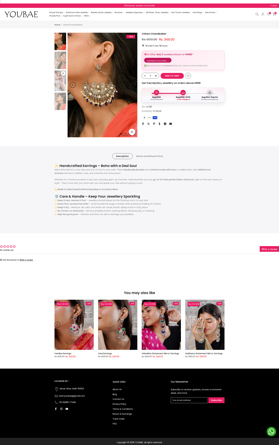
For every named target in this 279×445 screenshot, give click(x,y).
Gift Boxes (150, 12)
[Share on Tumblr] (159, 123)
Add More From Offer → (158, 60)
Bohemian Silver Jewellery (77, 12)
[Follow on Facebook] (55, 409)
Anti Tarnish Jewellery (180, 12)
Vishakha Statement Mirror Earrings (160, 353)
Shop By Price (54, 16)
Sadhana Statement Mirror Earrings (204, 353)
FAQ (115, 423)
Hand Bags (197, 12)
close (6, 6)
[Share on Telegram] (165, 123)
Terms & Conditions (123, 409)
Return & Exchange (122, 413)
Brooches (118, 12)
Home (57, 25)
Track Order (119, 418)
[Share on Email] (170, 123)
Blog (115, 394)
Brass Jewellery (161, 12)
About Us (117, 389)
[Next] (132, 85)
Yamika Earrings (62, 353)
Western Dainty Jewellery (101, 12)
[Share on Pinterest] (154, 123)
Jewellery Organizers (134, 12)
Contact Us (118, 399)
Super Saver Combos (72, 16)
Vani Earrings (105, 353)
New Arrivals (210, 12)
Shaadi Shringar (56, 12)
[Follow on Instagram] (61, 409)
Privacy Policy (119, 404)
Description (122, 156)
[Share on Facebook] (143, 123)
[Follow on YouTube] (67, 409)
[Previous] (73, 85)
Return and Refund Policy (149, 156)
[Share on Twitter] (148, 123)
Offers (86, 16)
